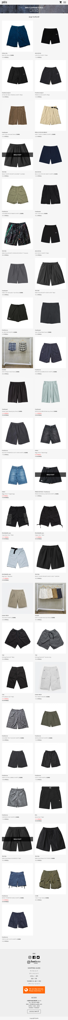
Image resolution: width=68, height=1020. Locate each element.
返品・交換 (34, 978)
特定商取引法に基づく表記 (34, 981)
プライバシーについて (34, 983)
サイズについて (34, 971)
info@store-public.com (36, 1004)
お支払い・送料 (34, 976)
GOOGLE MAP (33, 1011)
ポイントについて (34, 973)
